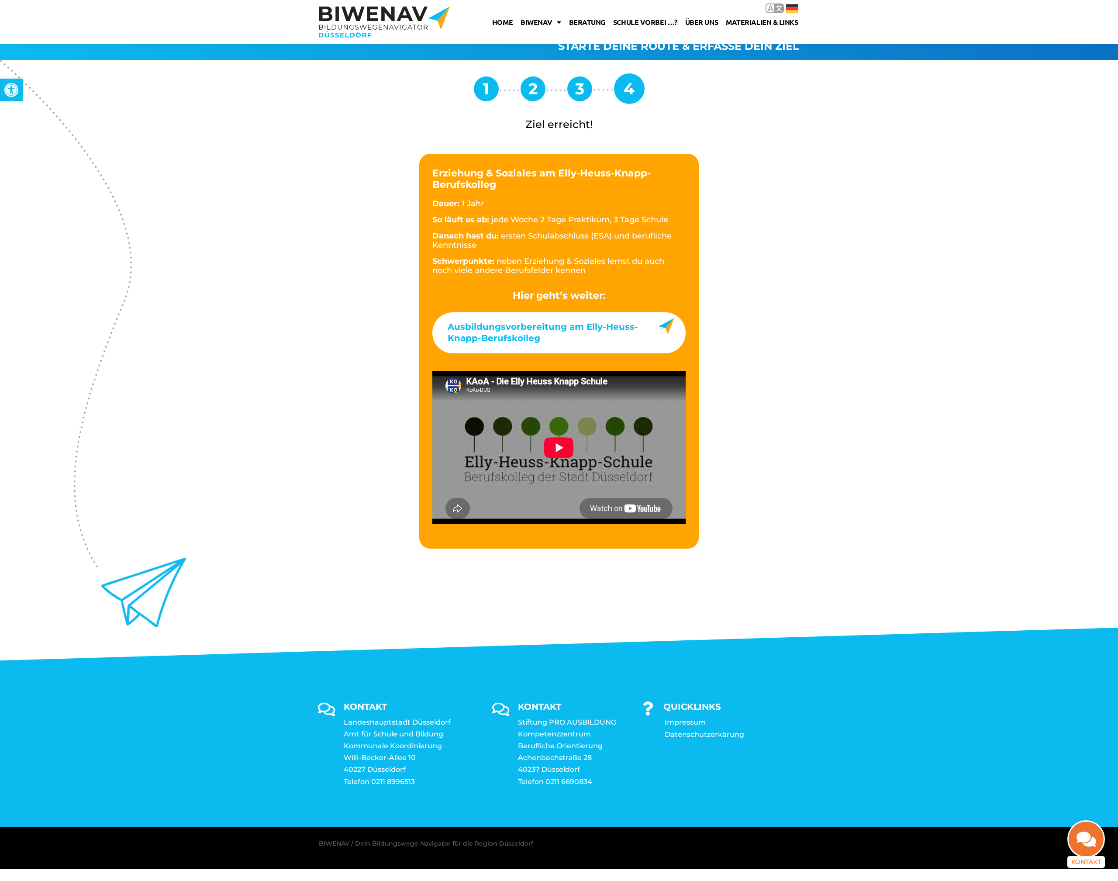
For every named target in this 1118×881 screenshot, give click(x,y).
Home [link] (502, 22)
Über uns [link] (701, 22)
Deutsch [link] (786, 8)
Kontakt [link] (1086, 862)
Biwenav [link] (536, 22)
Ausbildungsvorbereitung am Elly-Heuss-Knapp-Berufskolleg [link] (543, 332)
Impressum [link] (685, 722)
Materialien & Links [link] (762, 22)
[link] (11, 90)
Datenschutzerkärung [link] (704, 734)
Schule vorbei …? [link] (645, 22)
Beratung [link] (587, 22)
